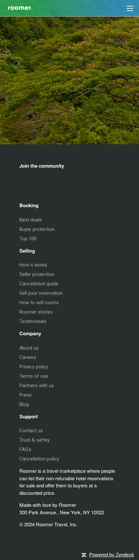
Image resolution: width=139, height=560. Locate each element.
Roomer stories (36, 312)
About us (29, 348)
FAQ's (25, 449)
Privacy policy (33, 367)
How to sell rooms (39, 302)
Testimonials (33, 321)
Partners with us (36, 385)
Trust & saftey (34, 440)
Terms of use (33, 376)
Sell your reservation (41, 293)
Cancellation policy (39, 459)
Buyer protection (37, 229)
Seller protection (36, 274)
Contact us (31, 431)
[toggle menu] (130, 8)
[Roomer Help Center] (16, 6)
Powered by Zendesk (111, 554)
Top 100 (28, 239)
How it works (33, 265)
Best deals (30, 220)
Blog (24, 404)
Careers (27, 357)
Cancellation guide (38, 284)
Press (25, 395)
